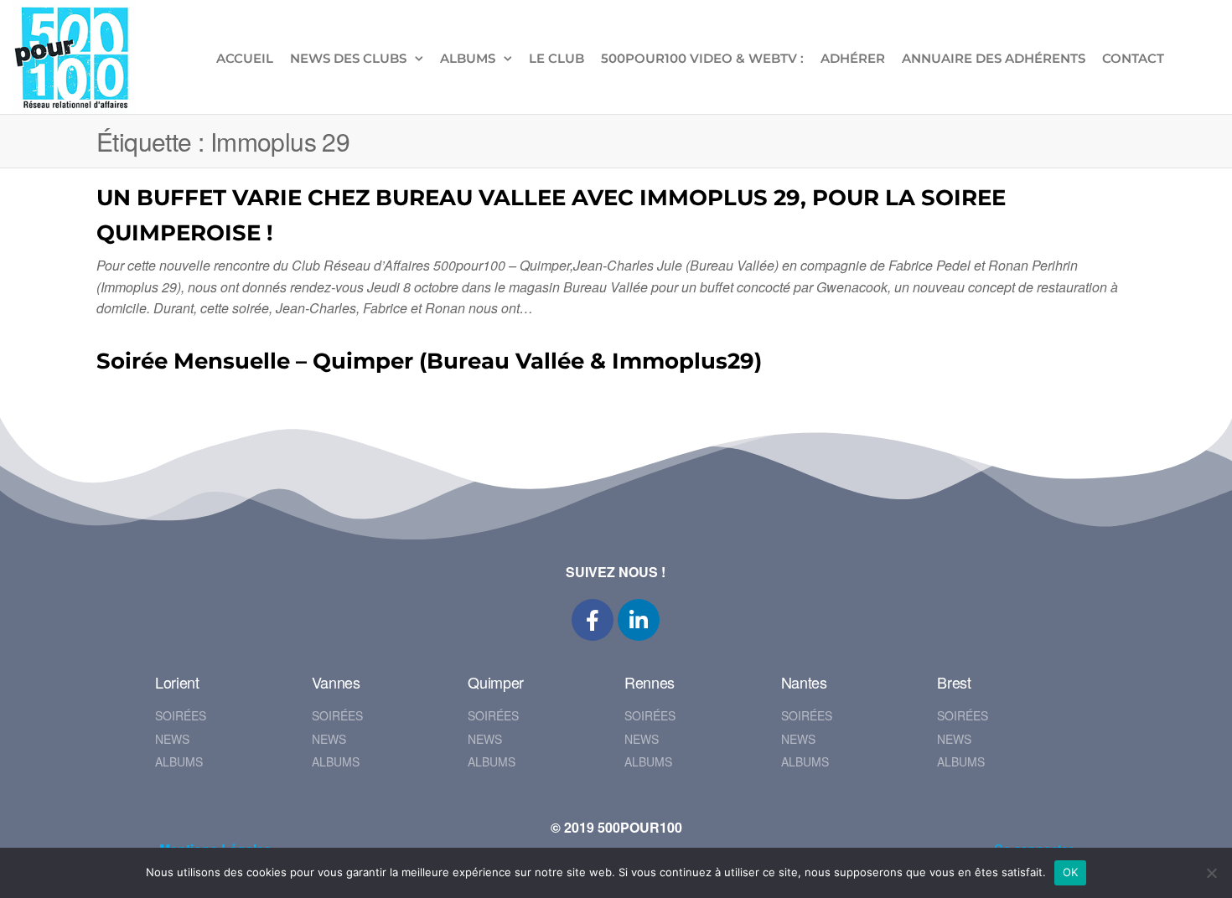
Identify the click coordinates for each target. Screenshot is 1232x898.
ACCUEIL (244, 58)
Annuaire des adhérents (993, 58)
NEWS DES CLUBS (348, 58)
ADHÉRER (852, 58)
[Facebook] (592, 620)
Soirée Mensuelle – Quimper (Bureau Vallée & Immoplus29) (429, 361)
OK (1071, 872)
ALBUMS (467, 58)
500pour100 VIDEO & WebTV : (702, 58)
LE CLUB (556, 58)
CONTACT (1133, 58)
